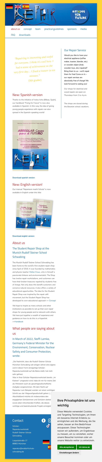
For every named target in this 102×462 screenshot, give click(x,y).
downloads (24, 35)
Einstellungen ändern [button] (69, 452)
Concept (52, 300)
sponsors (71, 29)
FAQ (13, 35)
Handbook (19, 321)
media (83, 29)
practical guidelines (53, 29)
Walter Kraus (34, 272)
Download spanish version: (23, 177)
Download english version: (23, 236)
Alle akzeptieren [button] (67, 447)
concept (28, 29)
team (38, 29)
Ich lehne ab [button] (84, 447)
